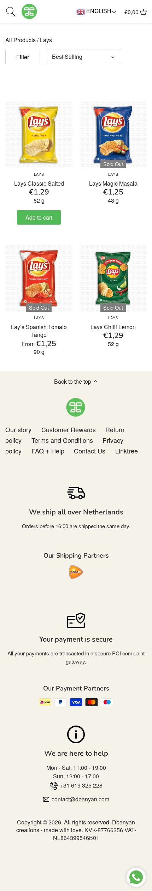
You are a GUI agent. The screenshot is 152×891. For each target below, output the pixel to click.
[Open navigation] (10, 11)
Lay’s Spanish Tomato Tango (39, 327)
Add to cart (38, 217)
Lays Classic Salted (39, 179)
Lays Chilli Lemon (113, 323)
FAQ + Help (47, 450)
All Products (20, 40)
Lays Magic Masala (113, 179)
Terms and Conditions (62, 440)
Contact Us (89, 450)
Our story (18, 429)
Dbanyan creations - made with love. (75, 826)
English (98, 11)
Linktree (126, 450)
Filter (22, 57)
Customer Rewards (68, 429)
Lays (46, 40)
